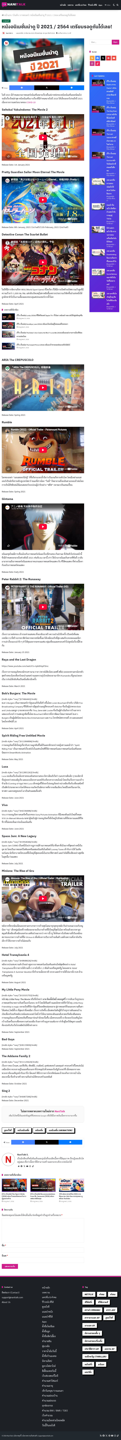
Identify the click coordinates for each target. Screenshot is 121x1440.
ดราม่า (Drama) (92, 1310)
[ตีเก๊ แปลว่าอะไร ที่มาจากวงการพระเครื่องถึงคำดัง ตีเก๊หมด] (98, 229)
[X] (24, 1166)
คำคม (101, 1294)
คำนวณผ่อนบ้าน (50, 1395)
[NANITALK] (13, 5)
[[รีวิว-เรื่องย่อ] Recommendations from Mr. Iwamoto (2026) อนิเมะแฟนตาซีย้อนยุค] (42, 1185)
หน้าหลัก (63, 5)
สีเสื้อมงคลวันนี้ (49, 1370)
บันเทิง (16, 15)
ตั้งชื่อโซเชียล (48, 1326)
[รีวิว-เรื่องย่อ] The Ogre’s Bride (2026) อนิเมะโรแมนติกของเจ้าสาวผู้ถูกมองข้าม (14, 1196)
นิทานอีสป (47, 1360)
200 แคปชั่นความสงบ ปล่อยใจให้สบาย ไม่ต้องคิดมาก (111, 187)
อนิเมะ (101, 1364)
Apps (100, 5)
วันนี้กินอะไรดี (48, 1425)
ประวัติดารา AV (91, 1348)
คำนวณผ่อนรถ (49, 1400)
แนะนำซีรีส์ (47, 1316)
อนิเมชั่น (39, 1130)
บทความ (70, 5)
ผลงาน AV (109, 1348)
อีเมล (5, 1255)
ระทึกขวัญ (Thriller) (95, 1356)
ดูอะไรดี (7, 1130)
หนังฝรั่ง (88, 1364)
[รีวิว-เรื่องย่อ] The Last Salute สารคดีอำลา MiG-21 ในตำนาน (111, 137)
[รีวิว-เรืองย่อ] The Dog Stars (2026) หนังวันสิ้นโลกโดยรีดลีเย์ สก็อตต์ (112, 114)
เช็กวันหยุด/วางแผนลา (52, 1390)
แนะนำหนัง (47, 1311)
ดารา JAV (110, 1310)
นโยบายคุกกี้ (17, 1436)
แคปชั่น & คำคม (80, 5)
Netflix (88, 1294)
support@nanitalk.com (12, 1297)
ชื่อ (4, 1245)
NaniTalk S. (9, 33)
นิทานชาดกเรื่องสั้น (93, 1341)
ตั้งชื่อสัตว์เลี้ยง (49, 1336)
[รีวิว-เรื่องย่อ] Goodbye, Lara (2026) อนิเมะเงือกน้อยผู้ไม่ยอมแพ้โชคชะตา (42, 324)
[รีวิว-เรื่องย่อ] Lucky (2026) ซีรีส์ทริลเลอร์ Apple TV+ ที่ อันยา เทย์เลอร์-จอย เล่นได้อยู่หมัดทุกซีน (50, 315)
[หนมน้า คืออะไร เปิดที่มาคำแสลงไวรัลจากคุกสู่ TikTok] (98, 206)
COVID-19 (31, 102)
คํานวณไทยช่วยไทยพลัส (53, 1420)
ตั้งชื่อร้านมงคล (49, 1355)
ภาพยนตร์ (24, 15)
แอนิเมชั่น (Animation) (60, 1130)
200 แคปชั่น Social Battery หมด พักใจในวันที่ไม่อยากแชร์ (112, 277)
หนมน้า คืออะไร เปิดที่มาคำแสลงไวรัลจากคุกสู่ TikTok (111, 212)
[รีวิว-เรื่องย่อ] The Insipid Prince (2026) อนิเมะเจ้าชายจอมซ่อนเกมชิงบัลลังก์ (43, 345)
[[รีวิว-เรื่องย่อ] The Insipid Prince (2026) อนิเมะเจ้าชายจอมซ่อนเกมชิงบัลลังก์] (8, 346)
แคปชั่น (88, 1372)
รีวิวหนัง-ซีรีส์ (92, 5)
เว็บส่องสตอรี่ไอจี (50, 1375)
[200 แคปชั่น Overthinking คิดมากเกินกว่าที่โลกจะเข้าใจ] (98, 252)
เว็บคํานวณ (47, 1415)
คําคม (112, 1294)
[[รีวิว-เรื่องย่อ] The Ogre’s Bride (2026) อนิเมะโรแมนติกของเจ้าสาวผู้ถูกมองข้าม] (14, 1185)
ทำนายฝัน (47, 1341)
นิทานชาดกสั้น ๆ (92, 1333)
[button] (2, 121)
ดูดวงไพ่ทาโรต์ (49, 1365)
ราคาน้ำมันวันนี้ (49, 1351)
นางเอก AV (89, 1325)
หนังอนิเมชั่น (23, 1130)
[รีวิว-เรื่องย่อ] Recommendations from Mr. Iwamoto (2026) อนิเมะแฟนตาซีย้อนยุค (42, 1196)
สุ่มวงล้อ (46, 1346)
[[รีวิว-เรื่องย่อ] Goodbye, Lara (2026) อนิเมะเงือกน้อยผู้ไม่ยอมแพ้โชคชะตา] (8, 325)
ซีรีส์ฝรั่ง (88, 1302)
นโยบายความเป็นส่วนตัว (29, 1436)
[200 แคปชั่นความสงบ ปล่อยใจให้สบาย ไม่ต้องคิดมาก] (98, 181)
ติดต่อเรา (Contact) (10, 1292)
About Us (6, 1302)
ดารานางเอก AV (91, 1317)
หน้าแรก (7, 15)
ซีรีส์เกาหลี (103, 1302)
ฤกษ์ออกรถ (47, 1405)
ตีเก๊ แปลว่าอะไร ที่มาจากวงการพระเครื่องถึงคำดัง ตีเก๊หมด (111, 235)
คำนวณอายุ (47, 1385)
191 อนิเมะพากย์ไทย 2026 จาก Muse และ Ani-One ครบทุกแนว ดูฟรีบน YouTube (71, 1196)
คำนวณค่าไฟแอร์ (50, 1380)
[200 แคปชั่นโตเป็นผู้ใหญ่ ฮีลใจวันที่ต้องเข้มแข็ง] (98, 295)
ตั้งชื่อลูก (46, 1331)
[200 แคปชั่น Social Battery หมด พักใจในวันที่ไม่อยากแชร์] (98, 272)
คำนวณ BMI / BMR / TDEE (55, 1410)
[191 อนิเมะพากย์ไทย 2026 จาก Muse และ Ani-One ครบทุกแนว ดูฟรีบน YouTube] (71, 1185)
